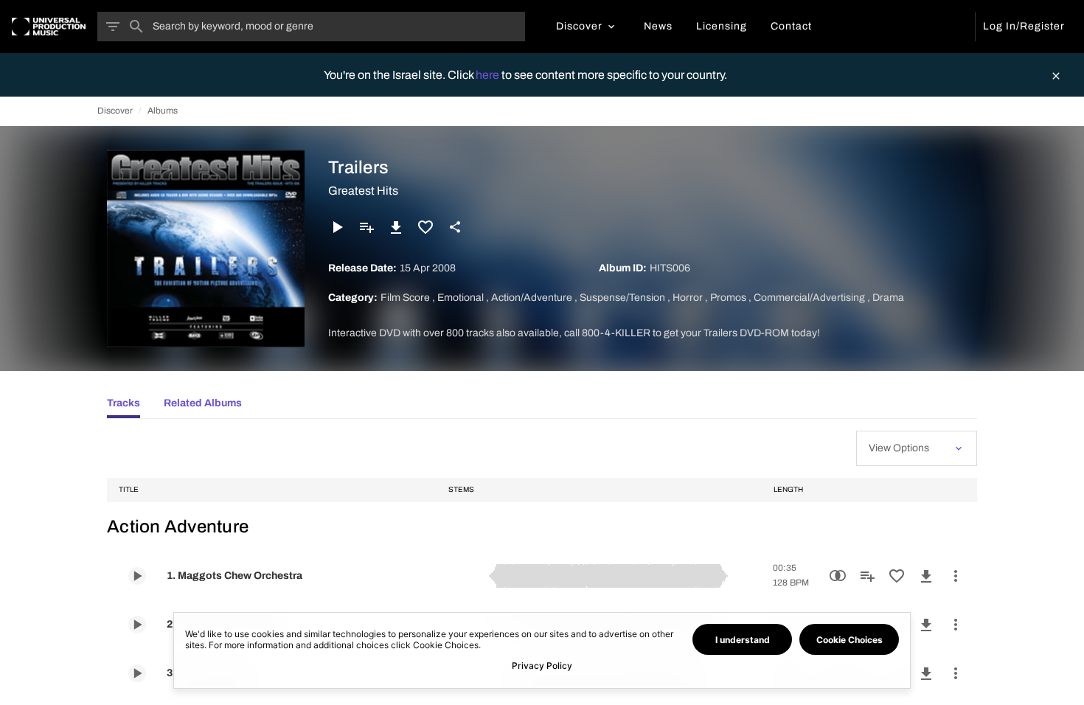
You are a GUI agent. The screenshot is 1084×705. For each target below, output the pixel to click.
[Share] (455, 227)
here (488, 75)
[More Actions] (956, 576)
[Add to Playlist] (366, 227)
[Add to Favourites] (425, 227)
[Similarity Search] (838, 576)
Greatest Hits (363, 190)
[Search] (136, 26)
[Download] (396, 227)
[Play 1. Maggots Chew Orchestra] (137, 576)
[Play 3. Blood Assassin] (137, 673)
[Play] (337, 227)
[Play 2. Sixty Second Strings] (137, 624)
